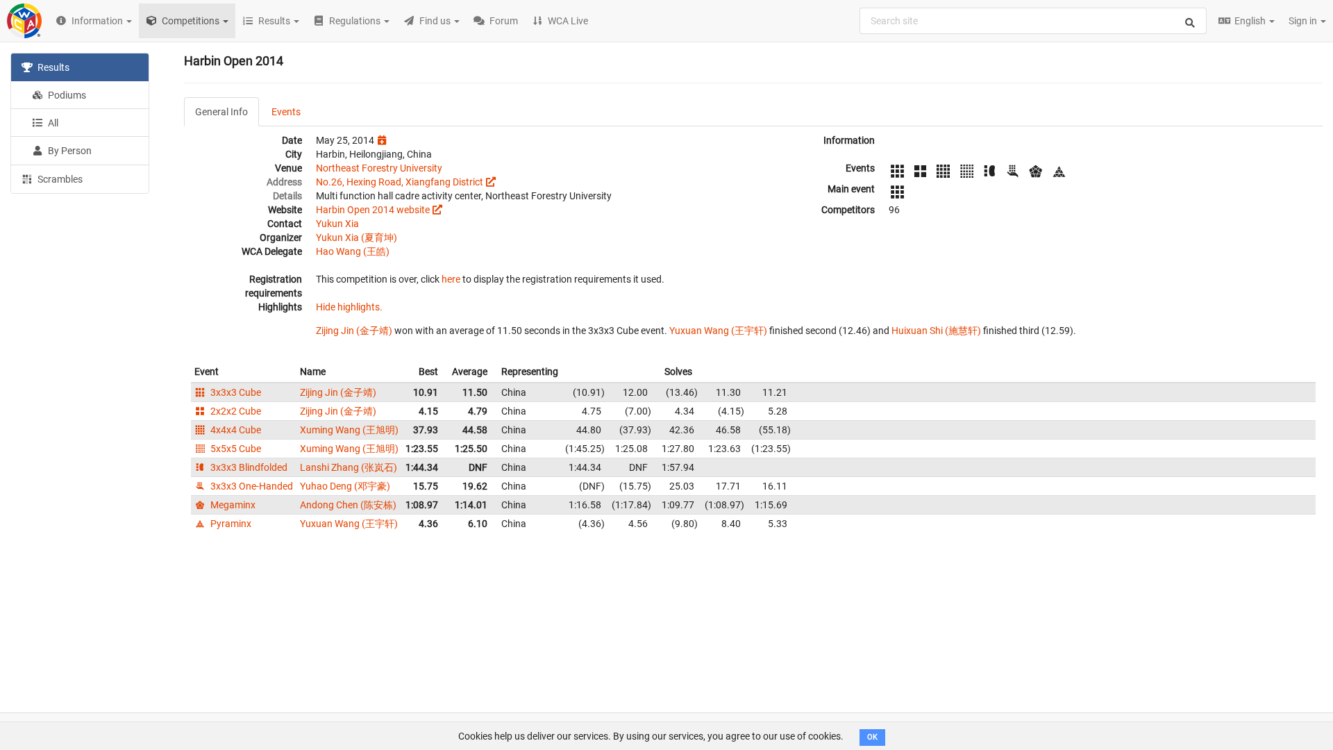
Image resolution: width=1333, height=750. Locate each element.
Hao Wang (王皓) (352, 251)
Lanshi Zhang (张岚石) (348, 467)
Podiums (66, 95)
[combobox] (1033, 21)
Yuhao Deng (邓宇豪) (345, 486)
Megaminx (231, 504)
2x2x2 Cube (234, 411)
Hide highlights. (349, 306)
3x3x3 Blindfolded (247, 467)
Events (286, 111)
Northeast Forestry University (379, 168)
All (52, 122)
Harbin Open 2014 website (373, 209)
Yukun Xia (337, 223)
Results (52, 67)
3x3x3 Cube (234, 392)
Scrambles (59, 179)
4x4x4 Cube (234, 429)
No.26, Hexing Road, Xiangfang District (399, 182)
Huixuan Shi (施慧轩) (936, 330)
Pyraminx (229, 523)
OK (872, 737)
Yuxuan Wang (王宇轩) (718, 330)
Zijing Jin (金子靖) (354, 330)
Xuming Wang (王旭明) (349, 429)
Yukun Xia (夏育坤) (356, 237)
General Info (221, 111)
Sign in (1304, 20)
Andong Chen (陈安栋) (348, 504)
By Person (69, 150)
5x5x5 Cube (234, 448)
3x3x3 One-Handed (250, 486)
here (451, 279)
